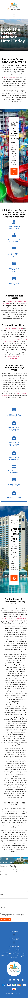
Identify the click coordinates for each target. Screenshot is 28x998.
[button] (14, 15)
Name (2, 894)
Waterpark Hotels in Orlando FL (14, 240)
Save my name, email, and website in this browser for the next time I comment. (12, 915)
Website (2, 907)
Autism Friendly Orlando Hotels (14, 227)
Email (2, 900)
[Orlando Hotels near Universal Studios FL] (14, 438)
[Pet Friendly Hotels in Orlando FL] (14, 249)
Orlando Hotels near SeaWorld (14, 458)
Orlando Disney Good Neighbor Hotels (14, 429)
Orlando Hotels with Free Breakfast (14, 269)
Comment (3, 875)
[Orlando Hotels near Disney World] (14, 410)
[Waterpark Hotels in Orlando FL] (14, 235)
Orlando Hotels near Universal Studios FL (14, 444)
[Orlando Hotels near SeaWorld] (14, 453)
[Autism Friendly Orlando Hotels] (14, 222)
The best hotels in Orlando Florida (12, 328)
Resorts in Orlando (14, 497)
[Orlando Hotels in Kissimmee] (14, 466)
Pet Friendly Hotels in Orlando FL (14, 254)
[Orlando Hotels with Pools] (14, 279)
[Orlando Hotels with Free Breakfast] (14, 264)
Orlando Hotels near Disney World (14, 415)
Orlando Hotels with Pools (14, 284)
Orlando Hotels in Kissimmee (14, 471)
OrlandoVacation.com (10, 77)
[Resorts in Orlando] (14, 493)
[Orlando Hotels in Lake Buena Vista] (14, 480)
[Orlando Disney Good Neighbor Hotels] (14, 423)
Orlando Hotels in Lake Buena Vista (14, 485)
